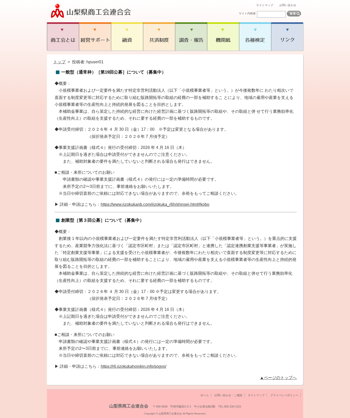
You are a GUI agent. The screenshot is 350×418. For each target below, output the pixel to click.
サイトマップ (264, 5)
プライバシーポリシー (284, 395)
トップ (59, 62)
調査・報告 (191, 36)
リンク (287, 36)
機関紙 (223, 36)
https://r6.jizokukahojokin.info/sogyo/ (133, 366)
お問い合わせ (287, 5)
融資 (127, 36)
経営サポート (95, 36)
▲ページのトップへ (278, 377)
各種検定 (255, 36)
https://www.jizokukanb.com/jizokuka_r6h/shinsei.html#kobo (155, 204)
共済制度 (159, 36)
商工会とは (63, 36)
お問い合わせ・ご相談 (228, 395)
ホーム (204, 395)
